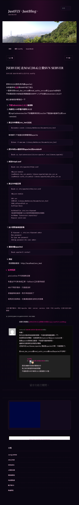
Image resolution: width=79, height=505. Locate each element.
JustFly (32, 73)
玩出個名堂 (11, 480)
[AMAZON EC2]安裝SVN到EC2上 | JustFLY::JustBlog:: (47, 322)
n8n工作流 (11, 460)
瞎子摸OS (13, 308)
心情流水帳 (11, 470)
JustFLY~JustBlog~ (23, 11)
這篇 (16, 87)
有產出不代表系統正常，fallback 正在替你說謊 (26, 281)
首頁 (10, 49)
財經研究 (10, 490)
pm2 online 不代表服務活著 (19, 275)
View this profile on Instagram (39, 439)
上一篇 (10, 58)
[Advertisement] (24, 415)
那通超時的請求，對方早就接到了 (21, 293)
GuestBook (29, 49)
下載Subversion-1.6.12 (18, 105)
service (42, 308)
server (35, 308)
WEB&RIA (11, 465)
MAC (29, 308)
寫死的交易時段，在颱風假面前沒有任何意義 (25, 299)
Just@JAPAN (12, 455)
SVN (47, 308)
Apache (24, 308)
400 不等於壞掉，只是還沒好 (19, 287)
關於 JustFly (19, 49)
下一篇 (68, 58)
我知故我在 (11, 475)
